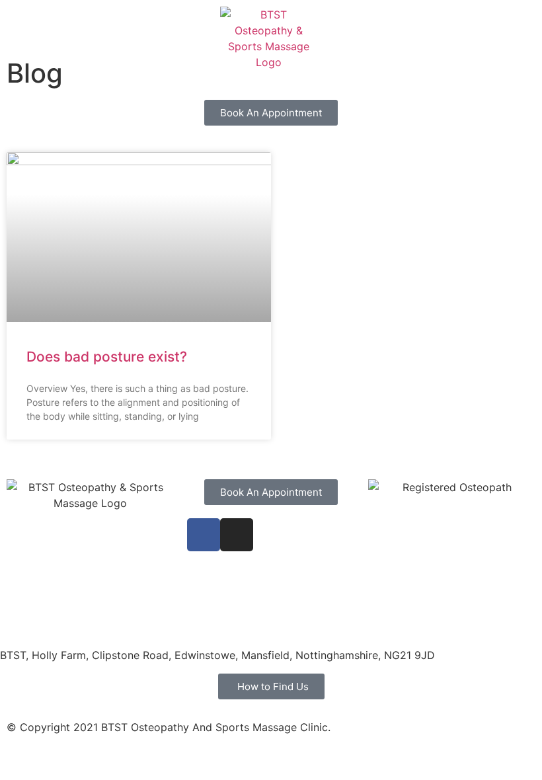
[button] (517, 26)
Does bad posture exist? (106, 356)
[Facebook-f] (203, 534)
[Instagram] (236, 534)
